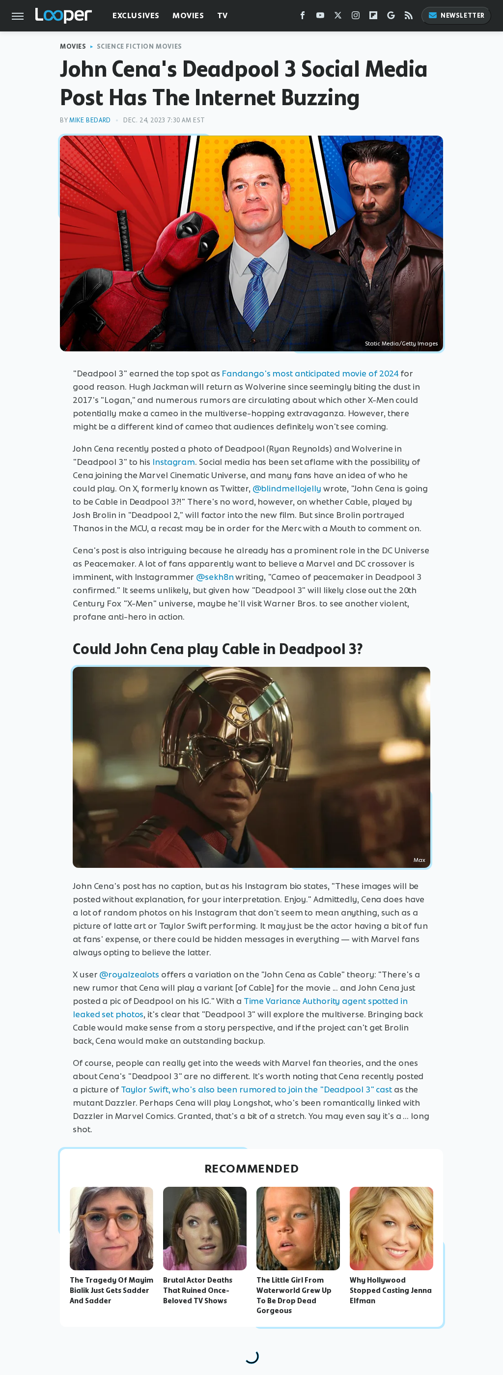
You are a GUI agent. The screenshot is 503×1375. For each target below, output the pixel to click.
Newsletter (463, 15)
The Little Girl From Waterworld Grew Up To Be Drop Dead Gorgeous (294, 1295)
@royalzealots (129, 974)
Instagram (173, 462)
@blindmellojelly (286, 488)
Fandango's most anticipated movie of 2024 (310, 373)
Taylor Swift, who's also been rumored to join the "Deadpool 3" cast (256, 1089)
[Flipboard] (373, 17)
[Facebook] (302, 17)
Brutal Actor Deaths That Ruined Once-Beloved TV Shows (197, 1290)
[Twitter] (338, 17)
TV (222, 15)
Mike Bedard (90, 120)
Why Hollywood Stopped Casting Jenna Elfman (391, 1290)
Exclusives (136, 15)
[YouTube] (320, 17)
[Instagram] (356, 17)
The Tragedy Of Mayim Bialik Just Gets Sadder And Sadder (111, 1290)
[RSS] (409, 17)
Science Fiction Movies (139, 46)
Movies (188, 15)
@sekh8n (214, 577)
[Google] (391, 17)
